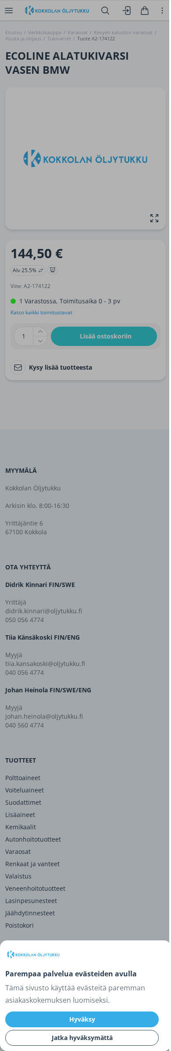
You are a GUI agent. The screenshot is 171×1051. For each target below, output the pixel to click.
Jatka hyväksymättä (82, 1037)
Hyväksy (82, 1019)
